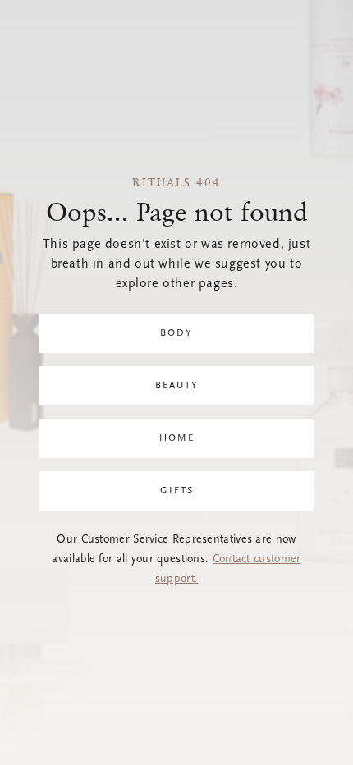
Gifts (177, 491)
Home (177, 438)
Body (176, 333)
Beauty (177, 386)
